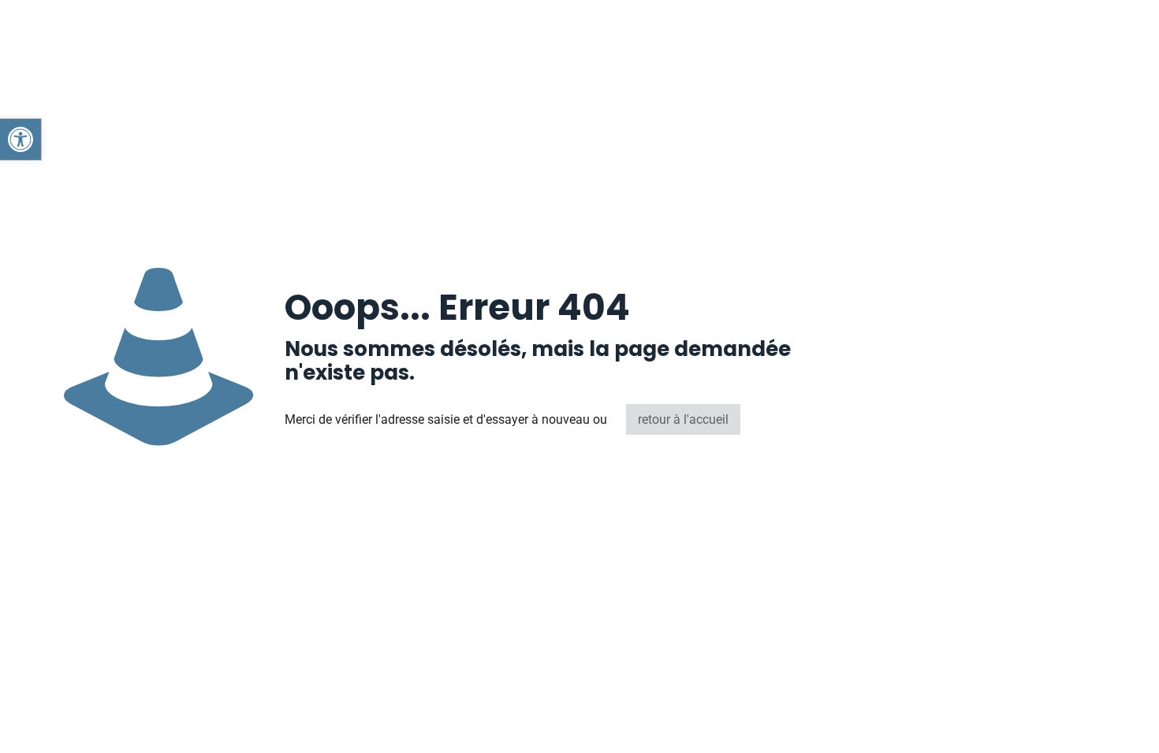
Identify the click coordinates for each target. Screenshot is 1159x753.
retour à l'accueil (683, 419)
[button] (20, 139)
